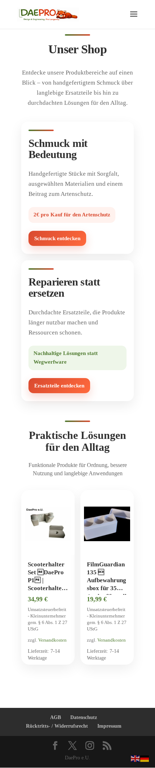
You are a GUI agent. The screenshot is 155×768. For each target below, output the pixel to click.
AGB (55, 717)
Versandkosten (52, 640)
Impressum (109, 726)
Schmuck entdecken (57, 238)
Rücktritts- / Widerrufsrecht (57, 726)
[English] (135, 758)
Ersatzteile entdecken (59, 386)
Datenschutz (83, 717)
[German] (145, 758)
